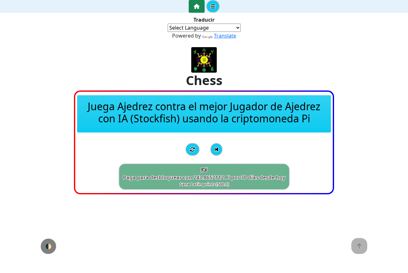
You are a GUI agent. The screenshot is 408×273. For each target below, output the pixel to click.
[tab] (197, 6)
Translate (225, 35)
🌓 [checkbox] (48, 246)
